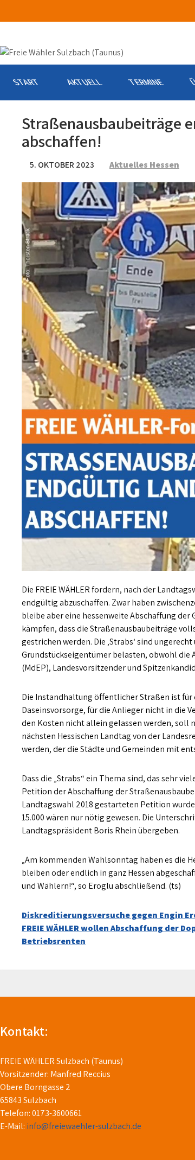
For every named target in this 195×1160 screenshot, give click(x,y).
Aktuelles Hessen (144, 164)
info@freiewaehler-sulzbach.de (84, 1126)
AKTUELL (84, 82)
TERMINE (145, 82)
